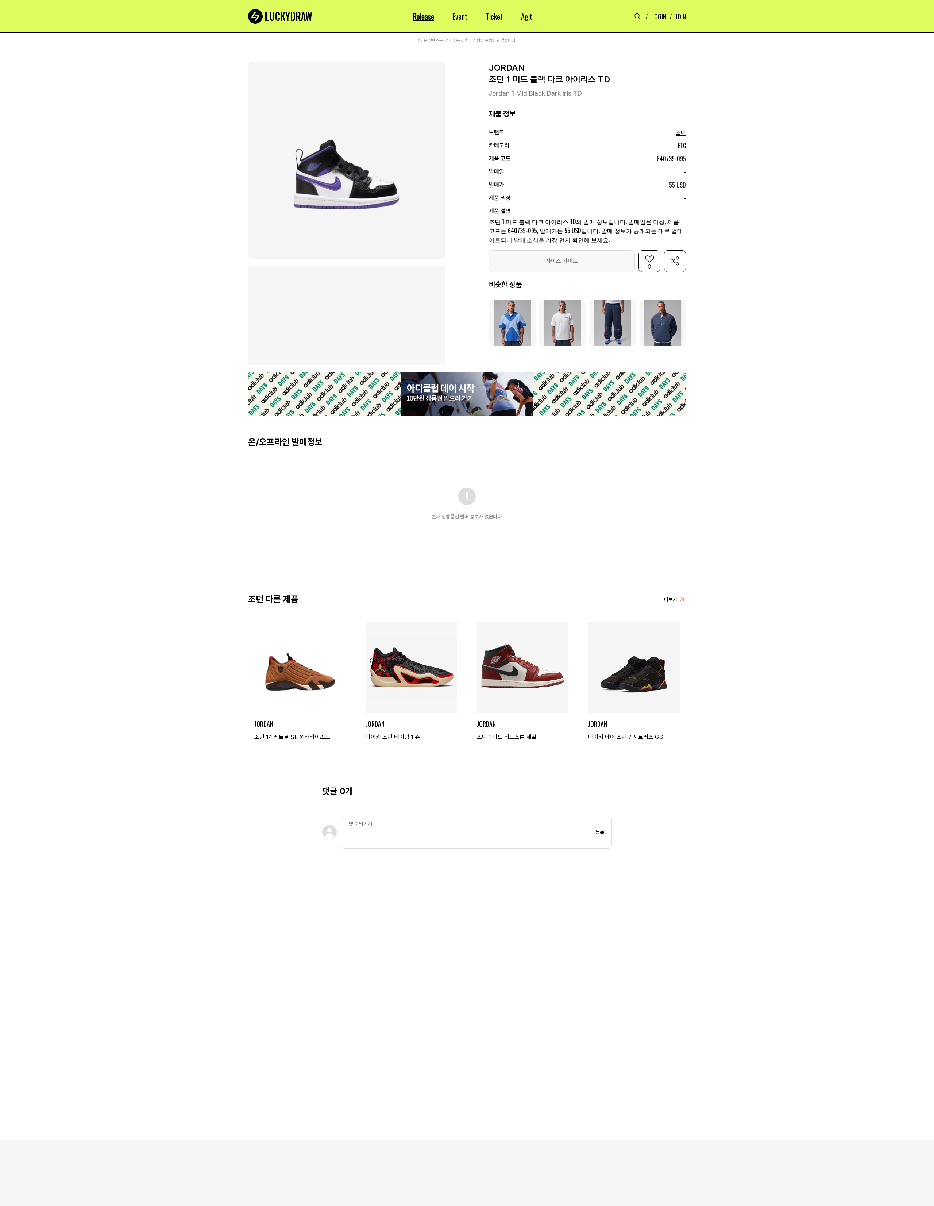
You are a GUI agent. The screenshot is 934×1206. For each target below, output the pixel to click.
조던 (681, 133)
